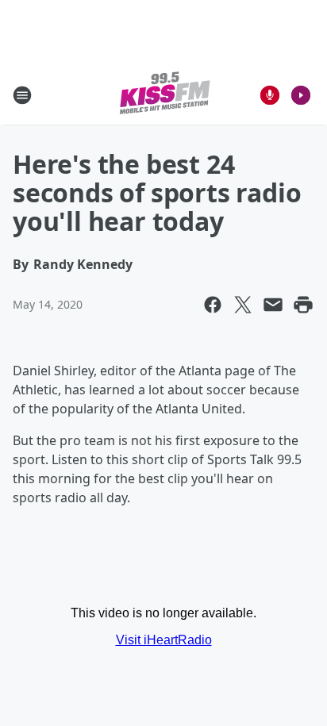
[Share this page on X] (243, 305)
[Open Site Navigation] (22, 95)
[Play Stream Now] (300, 95)
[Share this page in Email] (273, 305)
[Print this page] (303, 305)
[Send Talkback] (269, 95)
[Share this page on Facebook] (213, 305)
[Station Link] (164, 95)
